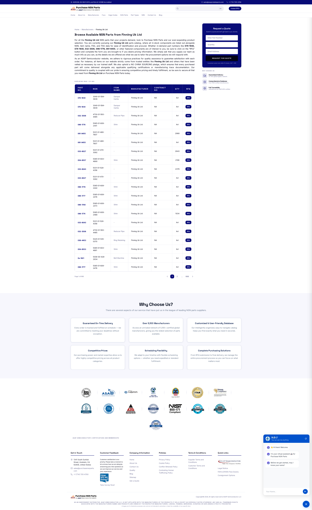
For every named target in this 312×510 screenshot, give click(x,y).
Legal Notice (223, 468)
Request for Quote (222, 58)
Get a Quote (134, 481)
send (305, 491)
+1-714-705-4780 (235, 2)
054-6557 (82, 160)
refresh (306, 438)
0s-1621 (81, 258)
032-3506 (82, 116)
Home (73, 15)
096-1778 (81, 187)
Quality (132, 470)
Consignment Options (226, 475)
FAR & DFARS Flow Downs (228, 472)
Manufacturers (93, 15)
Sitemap (133, 477)
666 (187, 276)
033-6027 (82, 151)
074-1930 (81, 98)
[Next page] (193, 276)
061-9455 (82, 133)
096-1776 (81, 125)
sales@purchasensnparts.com (84, 469)
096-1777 (81, 196)
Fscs (103, 15)
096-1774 (81, 214)
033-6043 (82, 169)
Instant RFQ (235, 8)
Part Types (135, 15)
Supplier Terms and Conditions (196, 461)
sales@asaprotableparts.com (214, 2)
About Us (81, 15)
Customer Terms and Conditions (196, 467)
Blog (160, 15)
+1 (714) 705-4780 (81, 474)
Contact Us (152, 15)
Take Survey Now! (107, 485)
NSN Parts (124, 15)
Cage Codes (112, 15)
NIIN (143, 15)
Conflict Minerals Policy (168, 467)
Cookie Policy (164, 463)
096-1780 (81, 205)
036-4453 (82, 240)
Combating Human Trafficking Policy (166, 471)
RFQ (188, 98)
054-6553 (82, 249)
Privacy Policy (164, 460)
